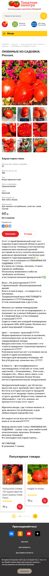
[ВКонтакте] (3, 226)
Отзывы (28, 234)
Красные (5, 46)
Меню (10, 33)
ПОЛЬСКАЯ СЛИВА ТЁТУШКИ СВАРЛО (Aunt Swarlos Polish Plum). (12, 493)
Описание (10, 234)
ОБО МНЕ (24, 542)
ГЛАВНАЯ (5, 44)
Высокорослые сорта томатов (32, 44)
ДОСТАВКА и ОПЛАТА (24, 553)
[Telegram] (9, 226)
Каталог (15, 44)
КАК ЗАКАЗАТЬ (24, 547)
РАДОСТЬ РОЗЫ (35, 489)
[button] (35, 516)
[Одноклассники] (6, 226)
